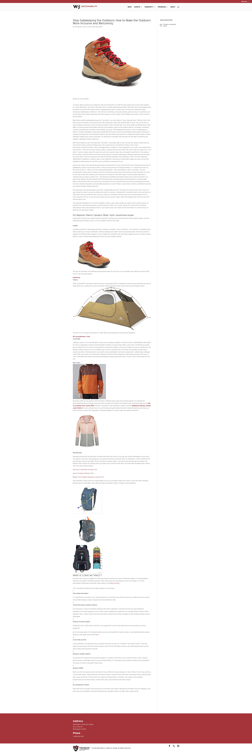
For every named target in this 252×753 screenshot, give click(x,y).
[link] (85, 7)
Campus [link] (137, 7)
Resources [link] (244, 1)
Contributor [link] (78, 27)
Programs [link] (162, 7)
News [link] (130, 7)
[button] (169, 746)
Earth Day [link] (95, 27)
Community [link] (149, 7)
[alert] (169, 25)
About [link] (172, 7)
